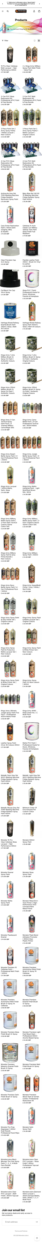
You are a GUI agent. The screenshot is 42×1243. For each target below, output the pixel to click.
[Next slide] (39, 3)
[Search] (7, 11)
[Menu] (2, 11)
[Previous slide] (2, 3)
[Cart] (39, 11)
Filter (6, 41)
